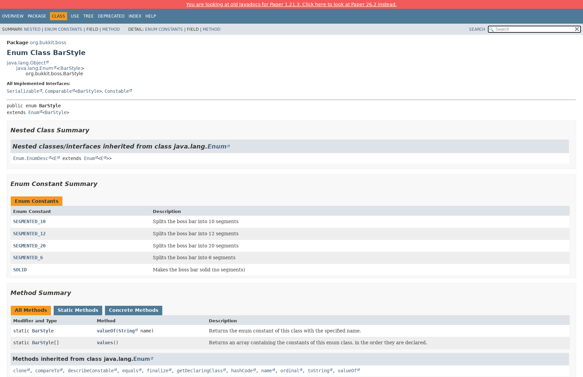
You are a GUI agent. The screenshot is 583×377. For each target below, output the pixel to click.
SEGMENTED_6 (28, 257)
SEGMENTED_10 (29, 221)
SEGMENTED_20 (29, 245)
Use (75, 16)
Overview (13, 16)
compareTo (47, 370)
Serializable (23, 91)
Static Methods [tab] (78, 310)
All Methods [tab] (31, 310)
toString (318, 370)
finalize (157, 370)
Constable (117, 91)
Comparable (58, 91)
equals (130, 370)
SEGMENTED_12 (29, 233)
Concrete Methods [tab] (133, 310)
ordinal (289, 370)
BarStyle (70, 68)
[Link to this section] (94, 130)
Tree (88, 16)
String (126, 330)
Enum (33, 112)
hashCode (242, 370)
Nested (32, 29)
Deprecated (111, 16)
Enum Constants (63, 29)
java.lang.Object (26, 62)
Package (37, 16)
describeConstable (91, 370)
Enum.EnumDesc (30, 158)
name (266, 370)
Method (111, 29)
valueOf (106, 330)
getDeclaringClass (200, 370)
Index (135, 16)
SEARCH (477, 29)
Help (150, 16)
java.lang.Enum (34, 68)
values (105, 342)
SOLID (20, 269)
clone (20, 370)
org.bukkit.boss (48, 42)
